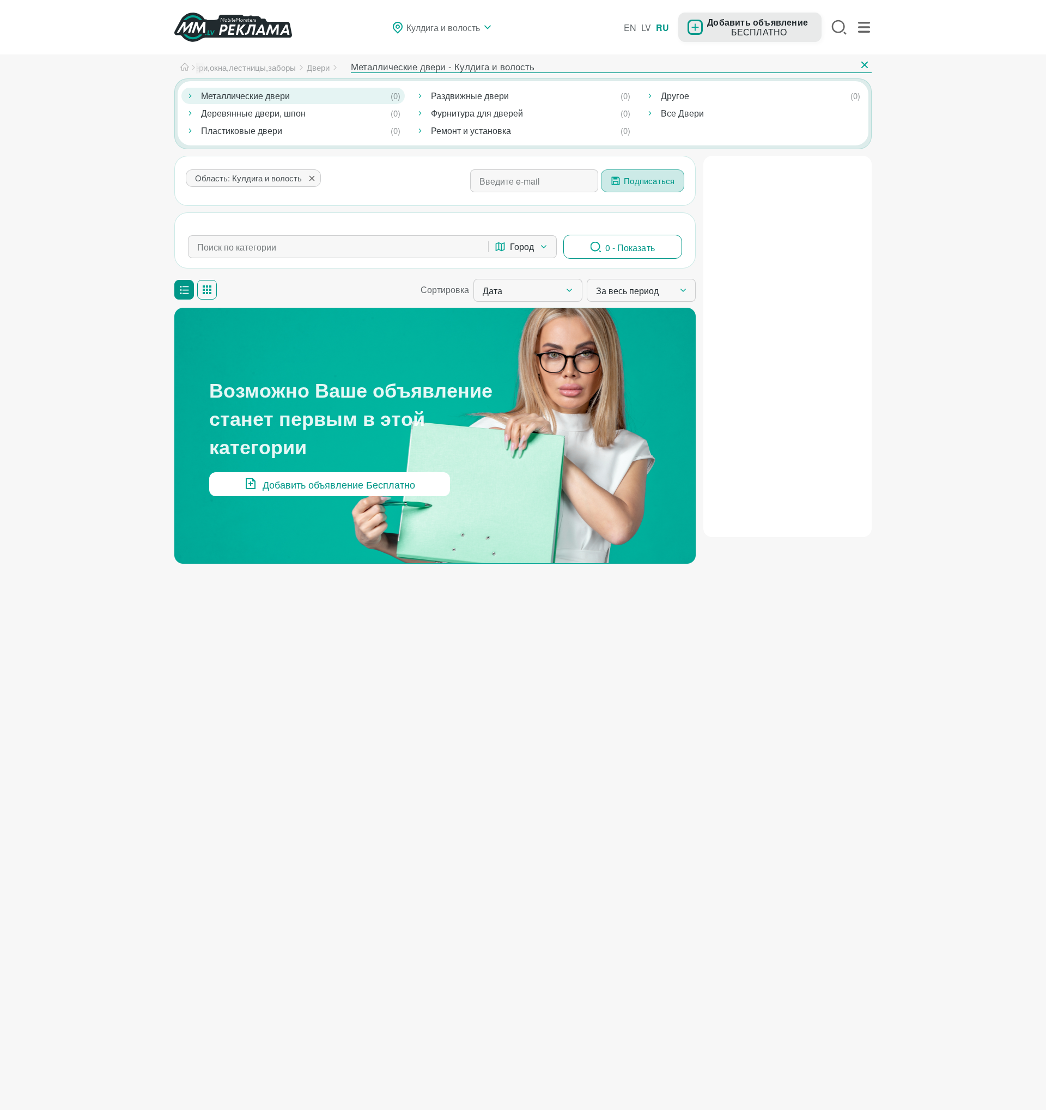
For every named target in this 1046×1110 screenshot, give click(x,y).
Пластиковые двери (241, 130)
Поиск (839, 27)
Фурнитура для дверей (477, 113)
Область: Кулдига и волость (248, 178)
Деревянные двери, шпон (253, 113)
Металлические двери (245, 95)
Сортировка (445, 289)
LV (646, 27)
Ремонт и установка (471, 130)
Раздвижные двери (470, 95)
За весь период (627, 290)
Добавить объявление (757, 21)
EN (630, 27)
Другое (675, 95)
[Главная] (184, 67)
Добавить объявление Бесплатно (339, 484)
